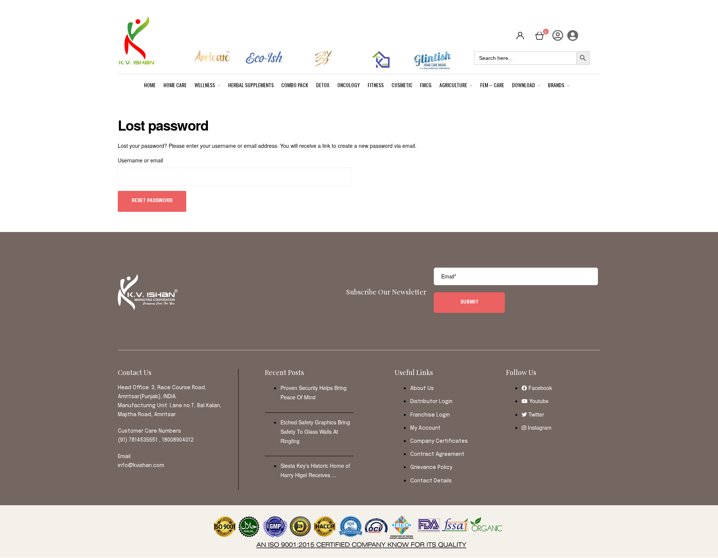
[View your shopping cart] (539, 35)
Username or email (140, 160)
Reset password (152, 201)
